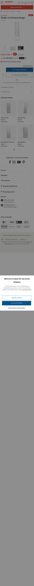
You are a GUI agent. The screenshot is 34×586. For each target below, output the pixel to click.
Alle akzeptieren (16, 303)
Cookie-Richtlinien (27, 289)
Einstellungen (17, 298)
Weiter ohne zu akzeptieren (16, 308)
